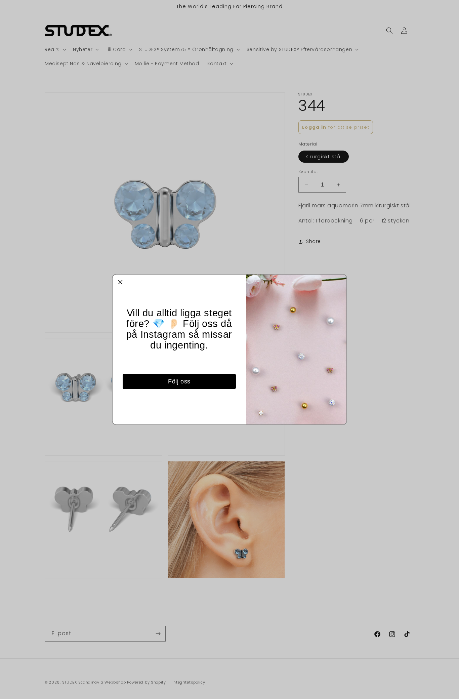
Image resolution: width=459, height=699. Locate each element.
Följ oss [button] (179, 381)
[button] (120, 282)
